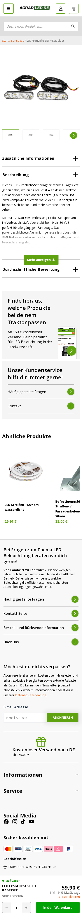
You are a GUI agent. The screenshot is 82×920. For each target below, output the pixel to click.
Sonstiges (17, 41)
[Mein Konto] (60, 9)
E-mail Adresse (15, 707)
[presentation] (8, 135)
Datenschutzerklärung (30, 695)
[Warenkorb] (74, 9)
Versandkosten (69, 897)
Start (5, 41)
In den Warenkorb (58, 907)
